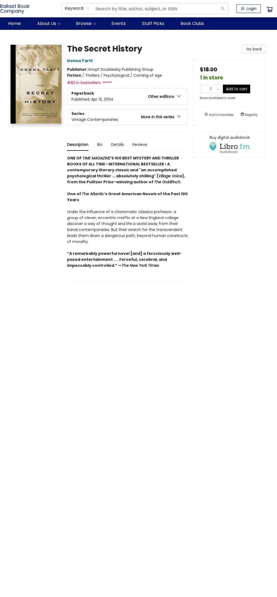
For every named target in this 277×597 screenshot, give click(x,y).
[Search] (222, 8)
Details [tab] (117, 144)
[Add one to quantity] (218, 89)
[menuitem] (14, 23)
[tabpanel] (127, 218)
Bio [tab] (100, 144)
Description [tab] (77, 144)
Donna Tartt (80, 60)
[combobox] (77, 8)
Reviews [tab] (140, 144)
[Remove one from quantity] (203, 89)
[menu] (138, 23)
